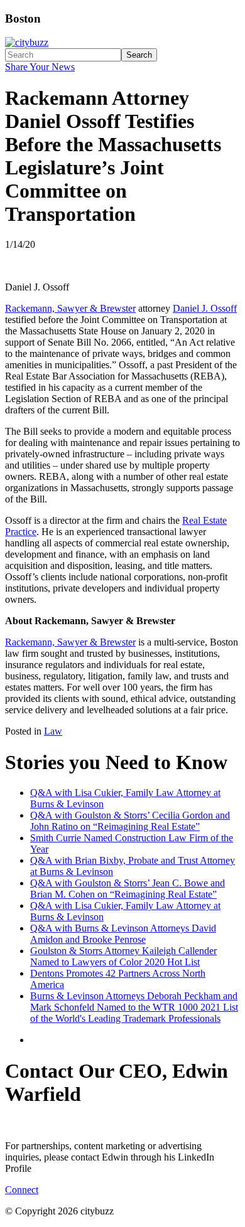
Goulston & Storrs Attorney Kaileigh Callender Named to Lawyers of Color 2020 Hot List (123, 956)
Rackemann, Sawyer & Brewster (70, 308)
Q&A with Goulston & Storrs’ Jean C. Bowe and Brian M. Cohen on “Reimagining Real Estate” (127, 889)
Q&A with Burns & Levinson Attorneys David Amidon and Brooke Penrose (123, 934)
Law (53, 731)
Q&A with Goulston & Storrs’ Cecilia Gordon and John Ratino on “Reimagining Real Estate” (130, 821)
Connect (21, 1189)
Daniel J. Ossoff (205, 308)
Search (139, 55)
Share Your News (40, 66)
